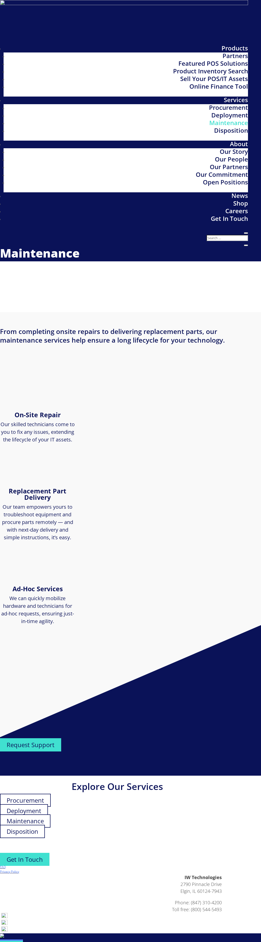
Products (234, 48)
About (239, 144)
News (239, 195)
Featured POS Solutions (213, 63)
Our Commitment (222, 174)
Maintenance (228, 122)
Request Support (31, 745)
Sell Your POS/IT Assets (214, 78)
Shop (240, 203)
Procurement (228, 107)
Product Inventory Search (210, 71)
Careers (236, 211)
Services (236, 100)
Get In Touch (229, 218)
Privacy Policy (9, 871)
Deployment (229, 115)
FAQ (3, 867)
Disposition (231, 130)
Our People (231, 159)
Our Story (234, 151)
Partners (235, 55)
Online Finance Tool (218, 86)
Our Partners (229, 167)
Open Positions (225, 182)
